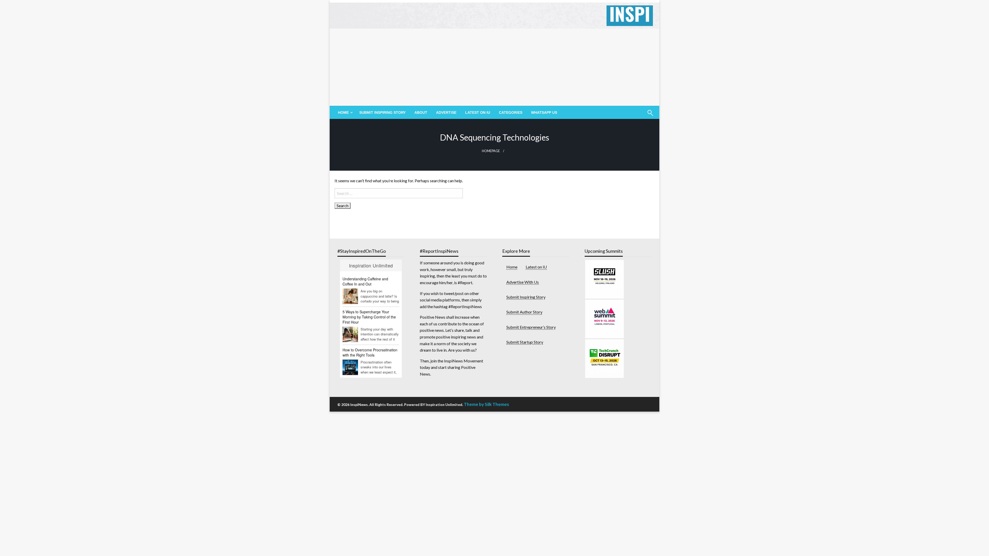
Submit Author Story (524, 311)
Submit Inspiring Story (382, 112)
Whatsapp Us (544, 112)
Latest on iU (477, 112)
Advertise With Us (522, 282)
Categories (510, 112)
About (420, 112)
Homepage (491, 151)
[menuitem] (344, 112)
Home (511, 266)
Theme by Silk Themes (486, 404)
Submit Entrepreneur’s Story (531, 327)
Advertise (446, 112)
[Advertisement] (494, 67)
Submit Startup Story (524, 342)
